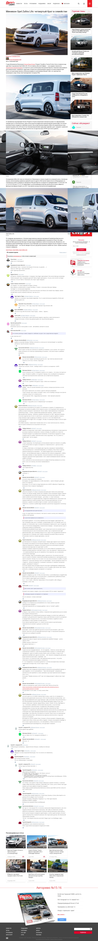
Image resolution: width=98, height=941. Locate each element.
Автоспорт (9, 934)
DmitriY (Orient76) (23, 405)
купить (62, 919)
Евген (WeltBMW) (19, 309)
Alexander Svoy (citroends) (25, 303)
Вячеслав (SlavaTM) (15, 330)
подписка (83, 932)
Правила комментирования (56, 939)
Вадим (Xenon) (14, 274)
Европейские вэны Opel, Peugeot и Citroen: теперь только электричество (56, 851)
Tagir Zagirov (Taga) (19, 296)
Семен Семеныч (29, 296)
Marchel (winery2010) (16, 323)
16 (66, 847)
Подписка (56, 3)
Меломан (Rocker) (26, 370)
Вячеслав (30, 340)
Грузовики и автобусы (11, 847)
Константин (38, 357)
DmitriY (34, 428)
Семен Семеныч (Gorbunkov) (18, 283)
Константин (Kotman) (24, 347)
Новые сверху (62, 252)
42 (66, 871)
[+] (11, 263)
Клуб (22, 934)
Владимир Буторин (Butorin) (18, 265)
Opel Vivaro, (9, 250)
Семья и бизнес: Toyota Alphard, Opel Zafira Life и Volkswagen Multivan (35, 851)
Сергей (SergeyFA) (19, 756)
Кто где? (23, 932)
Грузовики (33, 3)
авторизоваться (17, 256)
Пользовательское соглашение (43, 939)
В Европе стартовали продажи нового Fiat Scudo (15, 875)
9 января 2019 (16, 56)
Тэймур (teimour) (26, 379)
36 (24, 871)
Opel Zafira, (16, 250)
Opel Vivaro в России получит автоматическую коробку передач (36, 875)
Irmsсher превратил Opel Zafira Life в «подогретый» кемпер (56, 875)
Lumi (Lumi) (17, 315)
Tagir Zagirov (35, 303)
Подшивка (41, 3)
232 (45, 847)
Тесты (26, 3)
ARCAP (49, 3)
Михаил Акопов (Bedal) (20, 340)
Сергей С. (35, 733)
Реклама (38, 934)
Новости (19, 3)
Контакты (39, 932)
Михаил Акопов (34, 347)
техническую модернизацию (14, 67)
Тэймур (34, 465)
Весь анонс (61, 914)
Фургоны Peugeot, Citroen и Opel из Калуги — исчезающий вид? (15, 851)
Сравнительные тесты (32, 847)
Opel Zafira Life (23, 250)
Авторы (38, 928)
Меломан (34, 379)
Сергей (33, 764)
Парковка (24, 930)
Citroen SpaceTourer (29, 64)
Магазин (67, 3)
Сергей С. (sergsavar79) (24, 727)
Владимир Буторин (37, 610)
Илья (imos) (13, 259)
